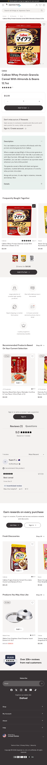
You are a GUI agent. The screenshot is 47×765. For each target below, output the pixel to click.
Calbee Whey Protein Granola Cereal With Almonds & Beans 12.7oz (17, 245)
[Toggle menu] (3, 5)
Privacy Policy (25, 745)
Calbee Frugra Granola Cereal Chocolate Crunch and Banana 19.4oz (17, 581)
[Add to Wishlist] (44, 24)
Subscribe (41, 683)
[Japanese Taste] (13, 5)
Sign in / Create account (13, 128)
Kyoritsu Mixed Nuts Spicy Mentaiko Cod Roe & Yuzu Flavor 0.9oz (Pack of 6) (19, 393)
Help (4, 728)
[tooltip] (13, 485)
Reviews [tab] (16, 426)
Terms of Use (15, 745)
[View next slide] (43, 64)
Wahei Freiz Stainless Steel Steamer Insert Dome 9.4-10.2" (18, 639)
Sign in (23, 417)
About (5, 721)
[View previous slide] (36, 64)
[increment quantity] (39, 101)
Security (33, 745)
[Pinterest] (26, 690)
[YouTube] (31, 690)
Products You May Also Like (16, 594)
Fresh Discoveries (11, 536)
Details (7, 184)
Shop (4, 707)
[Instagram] (21, 690)
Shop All (39, 345)
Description (8, 141)
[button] (7, 87)
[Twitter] (16, 690)
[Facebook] (11, 690)
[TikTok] (35, 690)
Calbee (4, 71)
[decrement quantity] (7, 101)
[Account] (36, 5)
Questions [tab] (31, 426)
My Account (7, 714)
